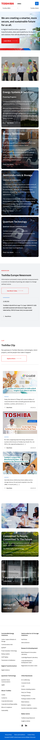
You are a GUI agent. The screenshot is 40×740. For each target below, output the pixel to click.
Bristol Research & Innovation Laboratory (28, 653)
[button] (20, 69)
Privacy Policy (8, 734)
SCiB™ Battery (4, 657)
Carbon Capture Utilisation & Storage (8, 640)
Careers (3, 695)
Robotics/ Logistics (26, 705)
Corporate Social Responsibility (9, 704)
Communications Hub (7, 644)
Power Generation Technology (9, 651)
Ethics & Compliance (6, 707)
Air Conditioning (25, 680)
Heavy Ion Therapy (26, 692)
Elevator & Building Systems (28, 689)
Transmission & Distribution (8, 660)
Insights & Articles (25, 721)
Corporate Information (7, 701)
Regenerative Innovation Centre (29, 665)
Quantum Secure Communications (5, 681)
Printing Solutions (25, 695)
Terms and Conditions (19, 734)
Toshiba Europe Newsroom (28, 718)
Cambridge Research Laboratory (29, 657)
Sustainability (4, 710)
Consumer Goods (25, 683)
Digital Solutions (5, 670)
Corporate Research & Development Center (26, 661)
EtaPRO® (3, 647)
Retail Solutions (25, 702)
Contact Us (4, 698)
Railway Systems (5, 654)
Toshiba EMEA (7, 8)
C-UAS (22, 686)
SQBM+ (3, 685)
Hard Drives (24, 639)
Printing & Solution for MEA (28, 699)
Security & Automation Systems (29, 708)
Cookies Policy (31, 734)
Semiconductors (25, 642)
